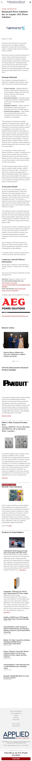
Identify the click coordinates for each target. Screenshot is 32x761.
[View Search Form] (1, 2)
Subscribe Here (16, 726)
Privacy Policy (16, 719)
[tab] (14, 361)
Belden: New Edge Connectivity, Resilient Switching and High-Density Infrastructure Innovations (17, 642)
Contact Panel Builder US (16, 711)
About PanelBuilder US (16, 713)
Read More (5, 478)
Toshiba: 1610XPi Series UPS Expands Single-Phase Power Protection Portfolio (16, 618)
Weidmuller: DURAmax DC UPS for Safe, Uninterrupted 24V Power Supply (16, 592)
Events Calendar (16, 723)
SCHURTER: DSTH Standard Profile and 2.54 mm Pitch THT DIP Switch (16, 552)
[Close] (31, 752)
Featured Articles (12, 8)
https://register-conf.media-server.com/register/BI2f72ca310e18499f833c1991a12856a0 (16, 284)
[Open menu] (30, 2)
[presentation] (16, 340)
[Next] (28, 345)
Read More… (23, 570)
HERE (10, 525)
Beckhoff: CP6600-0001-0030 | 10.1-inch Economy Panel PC (16, 677)
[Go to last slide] (4, 345)
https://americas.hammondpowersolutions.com (15, 316)
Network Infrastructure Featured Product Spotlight (15, 368)
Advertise (16, 715)
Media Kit (16, 717)
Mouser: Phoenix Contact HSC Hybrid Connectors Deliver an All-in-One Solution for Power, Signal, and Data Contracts (16, 654)
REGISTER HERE (6, 416)
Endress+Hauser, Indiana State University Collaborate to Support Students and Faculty (14, 354)
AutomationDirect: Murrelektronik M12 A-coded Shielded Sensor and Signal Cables (17, 666)
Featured (4, 8)
